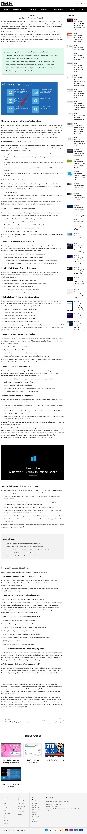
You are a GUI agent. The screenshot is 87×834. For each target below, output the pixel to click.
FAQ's (81, 9)
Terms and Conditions (35, 820)
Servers (32, 9)
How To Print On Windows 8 (33, 761)
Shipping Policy (34, 804)
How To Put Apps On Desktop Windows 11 (11, 761)
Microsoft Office (18, 9)
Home (6, 9)
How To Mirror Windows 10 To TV (11, 785)
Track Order (21, 812)
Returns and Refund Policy (36, 809)
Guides (72, 9)
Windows (44, 9)
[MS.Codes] (7, 3)
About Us (21, 803)
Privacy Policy (36, 817)
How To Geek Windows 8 (54, 760)
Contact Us (21, 806)
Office (75, 19)
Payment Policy (34, 813)
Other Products (58, 9)
